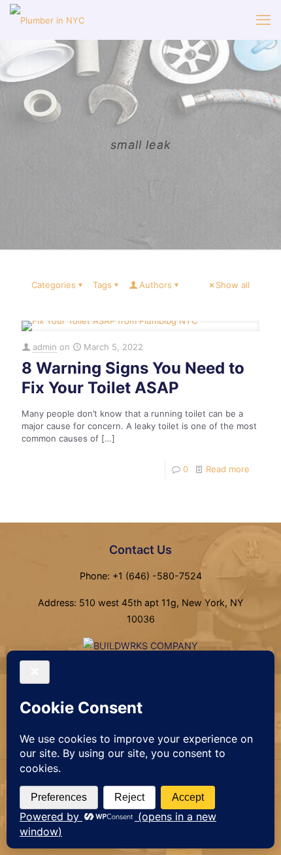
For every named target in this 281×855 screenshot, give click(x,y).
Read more (228, 469)
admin (45, 347)
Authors (155, 285)
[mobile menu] (263, 19)
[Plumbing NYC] (47, 19)
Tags (102, 285)
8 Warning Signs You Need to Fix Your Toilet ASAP (133, 378)
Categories (53, 285)
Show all (233, 285)
